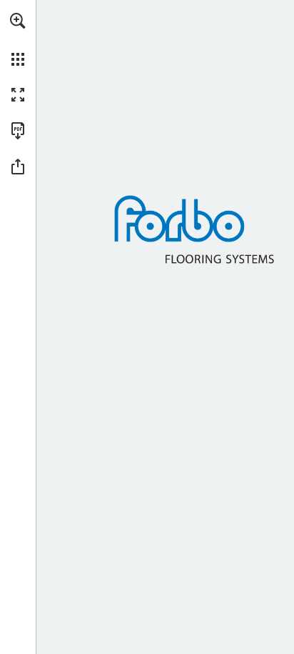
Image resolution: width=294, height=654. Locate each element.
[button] (18, 21)
